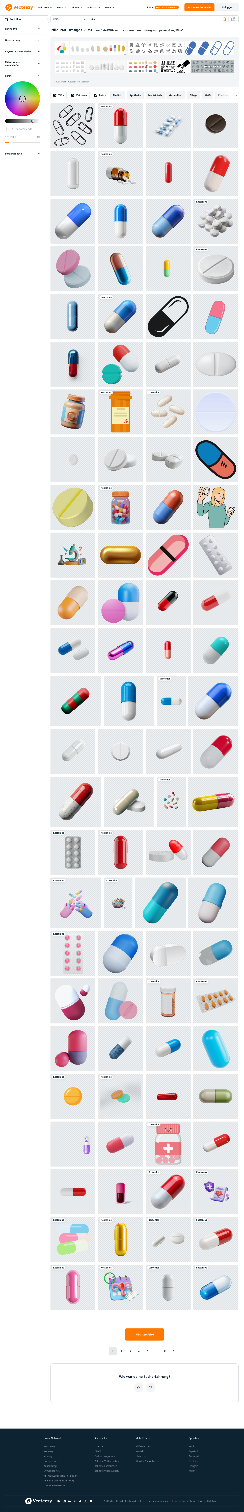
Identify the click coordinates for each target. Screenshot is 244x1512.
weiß (208, 95)
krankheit (223, 95)
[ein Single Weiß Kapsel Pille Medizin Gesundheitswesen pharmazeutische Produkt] (168, 1287)
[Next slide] (233, 95)
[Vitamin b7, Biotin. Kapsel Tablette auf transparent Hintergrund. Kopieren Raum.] (72, 1144)
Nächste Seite (144, 1334)
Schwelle (10, 137)
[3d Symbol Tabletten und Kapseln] (120, 602)
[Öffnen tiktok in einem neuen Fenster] (80, 1501)
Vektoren (43, 7)
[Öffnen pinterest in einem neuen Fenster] (75, 1501)
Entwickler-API (52, 1470)
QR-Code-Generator (55, 1485)
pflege (193, 95)
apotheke (135, 95)
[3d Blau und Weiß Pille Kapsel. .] (213, 701)
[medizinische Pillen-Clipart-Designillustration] (72, 953)
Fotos (60, 7)
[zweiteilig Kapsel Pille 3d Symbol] (72, 602)
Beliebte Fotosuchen (105, 1465)
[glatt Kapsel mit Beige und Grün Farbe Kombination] (215, 1096)
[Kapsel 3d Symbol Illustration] (213, 903)
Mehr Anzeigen (213, 66)
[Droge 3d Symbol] (120, 1000)
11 (165, 1351)
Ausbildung (50, 1465)
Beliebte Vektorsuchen (107, 1461)
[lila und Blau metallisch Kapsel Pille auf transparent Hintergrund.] (120, 650)
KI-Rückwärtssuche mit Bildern (61, 1475)
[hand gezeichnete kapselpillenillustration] (215, 459)
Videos (75, 7)
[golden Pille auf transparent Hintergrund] (120, 1239)
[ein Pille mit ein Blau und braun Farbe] (120, 268)
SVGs (61, 95)
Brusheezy (49, 1446)
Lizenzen (99, 1446)
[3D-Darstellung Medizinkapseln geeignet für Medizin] (72, 1048)
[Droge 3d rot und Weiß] (215, 1144)
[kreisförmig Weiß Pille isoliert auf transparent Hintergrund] (120, 751)
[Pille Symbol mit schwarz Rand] (168, 555)
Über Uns (141, 1456)
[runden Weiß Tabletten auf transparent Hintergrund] (72, 852)
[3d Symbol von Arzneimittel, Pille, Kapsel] (168, 507)
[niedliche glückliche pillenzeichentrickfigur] (168, 1144)
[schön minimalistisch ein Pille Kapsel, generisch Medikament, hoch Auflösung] (120, 316)
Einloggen (227, 7)
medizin (117, 95)
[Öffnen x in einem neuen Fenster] (85, 1501)
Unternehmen (51, 1461)
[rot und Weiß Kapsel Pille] (215, 602)
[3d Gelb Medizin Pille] (72, 507)
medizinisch (155, 95)
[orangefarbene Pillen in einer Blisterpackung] (215, 1000)
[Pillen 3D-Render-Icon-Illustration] (120, 364)
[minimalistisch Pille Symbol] (215, 316)
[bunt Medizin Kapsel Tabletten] (72, 1239)
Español (193, 1451)
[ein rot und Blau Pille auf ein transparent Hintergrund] (72, 364)
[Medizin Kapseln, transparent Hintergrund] (72, 1191)
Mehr (108, 7)
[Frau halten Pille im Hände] (215, 507)
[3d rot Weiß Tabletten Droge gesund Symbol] (215, 751)
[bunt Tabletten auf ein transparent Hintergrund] (171, 802)
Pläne (150, 7)
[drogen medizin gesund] (215, 852)
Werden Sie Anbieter (147, 1461)
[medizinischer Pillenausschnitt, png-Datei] (72, 459)
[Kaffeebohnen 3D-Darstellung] (215, 125)
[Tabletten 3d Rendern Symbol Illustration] (75, 701)
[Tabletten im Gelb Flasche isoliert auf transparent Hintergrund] (168, 1000)
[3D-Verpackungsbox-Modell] (168, 953)
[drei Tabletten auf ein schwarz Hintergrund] (168, 411)
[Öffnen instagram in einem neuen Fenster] (64, 1501)
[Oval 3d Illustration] (215, 1048)
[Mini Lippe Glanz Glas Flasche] (120, 1191)
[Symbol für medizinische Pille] (215, 411)
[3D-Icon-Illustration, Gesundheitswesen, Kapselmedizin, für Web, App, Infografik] (160, 903)
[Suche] (224, 19)
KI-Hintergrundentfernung (59, 1480)
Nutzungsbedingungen (159, 1500)
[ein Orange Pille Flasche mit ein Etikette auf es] (120, 411)
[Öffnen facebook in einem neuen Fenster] (59, 1501)
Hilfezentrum (143, 1446)
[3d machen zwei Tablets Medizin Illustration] (120, 1096)
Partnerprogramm (104, 1456)
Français (193, 1465)
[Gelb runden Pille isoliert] (72, 1096)
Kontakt (140, 1451)
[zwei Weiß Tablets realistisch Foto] (120, 459)
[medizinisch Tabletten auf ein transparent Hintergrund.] (168, 1239)
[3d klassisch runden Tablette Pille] (215, 364)
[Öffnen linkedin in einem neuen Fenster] (69, 1501)
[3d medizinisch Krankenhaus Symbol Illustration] (72, 1000)
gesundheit (175, 95)
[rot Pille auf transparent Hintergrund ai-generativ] (120, 852)
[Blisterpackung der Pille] (215, 555)
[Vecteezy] (19, 7)
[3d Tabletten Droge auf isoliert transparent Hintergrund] (168, 459)
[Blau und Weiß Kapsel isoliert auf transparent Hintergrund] (168, 1048)
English (193, 1446)
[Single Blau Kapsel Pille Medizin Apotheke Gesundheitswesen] (72, 316)
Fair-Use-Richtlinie (207, 1500)
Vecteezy (48, 1451)
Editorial (92, 7)
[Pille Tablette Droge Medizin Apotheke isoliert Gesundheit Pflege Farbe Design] (168, 852)
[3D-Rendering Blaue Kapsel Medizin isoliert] (120, 953)
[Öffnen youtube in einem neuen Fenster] (91, 1501)
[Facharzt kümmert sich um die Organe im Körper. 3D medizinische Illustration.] (120, 1144)
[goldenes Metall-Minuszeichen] (120, 555)
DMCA (97, 1451)
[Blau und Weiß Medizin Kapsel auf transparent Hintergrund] (215, 1287)
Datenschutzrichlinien (185, 1500)
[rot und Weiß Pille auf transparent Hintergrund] (120, 125)
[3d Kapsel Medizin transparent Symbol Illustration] (215, 953)
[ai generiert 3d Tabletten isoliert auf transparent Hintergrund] (129, 802)
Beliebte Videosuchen (106, 1470)
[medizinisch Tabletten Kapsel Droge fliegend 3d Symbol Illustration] (215, 173)
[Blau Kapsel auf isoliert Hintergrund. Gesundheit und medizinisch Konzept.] (120, 1048)
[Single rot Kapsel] (168, 173)
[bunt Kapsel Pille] (168, 268)
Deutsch (193, 1461)
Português (194, 1456)
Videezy (48, 1456)
